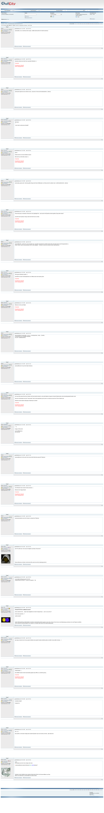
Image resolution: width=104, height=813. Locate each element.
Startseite (2, 23)
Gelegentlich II (6, 578)
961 (9, 124)
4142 (9, 63)
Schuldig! (5, 608)
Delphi (5, 759)
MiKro (5, 546)
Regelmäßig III (6, 29)
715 (9, 33)
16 (92, 23)
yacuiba (5, 576)
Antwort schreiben (19, 46)
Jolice (8, 19)
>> (101, 23)
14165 (9, 551)
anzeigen (13, 10)
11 (82, 23)
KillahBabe (6, 119)
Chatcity (92, 794)
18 (96, 789)
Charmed (5, 58)
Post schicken (4, 61)
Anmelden (93, 18)
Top (102, 48)
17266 (9, 612)
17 (94, 789)
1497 (9, 764)
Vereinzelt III (6, 121)
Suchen (27, 16)
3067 (9, 581)
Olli (4, 607)
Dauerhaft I (6, 761)
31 (65, 10)
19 (98, 789)
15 (90, 23)
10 (80, 23)
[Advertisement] (54, 4)
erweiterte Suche (29, 17)
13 (86, 23)
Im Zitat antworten (27, 46)
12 (84, 23)
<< (75, 23)
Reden (6, 23)
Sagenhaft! (6, 547)
